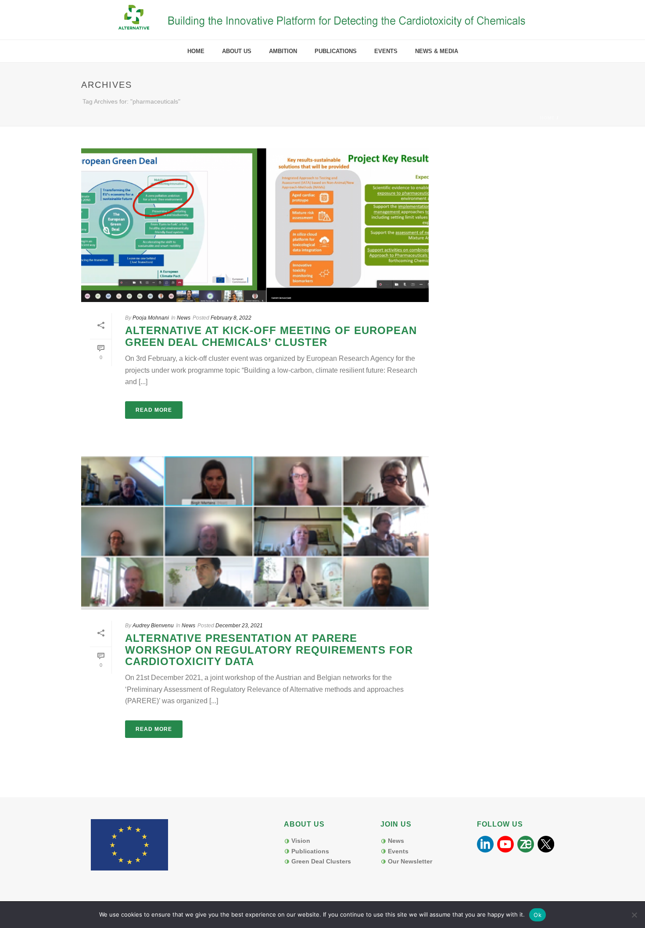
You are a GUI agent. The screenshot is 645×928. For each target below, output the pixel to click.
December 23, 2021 (239, 625)
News (183, 318)
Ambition (283, 51)
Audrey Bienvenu (153, 625)
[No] (634, 914)
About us (236, 51)
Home (195, 51)
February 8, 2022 (231, 318)
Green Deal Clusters (321, 861)
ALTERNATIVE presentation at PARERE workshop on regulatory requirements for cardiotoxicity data (269, 649)
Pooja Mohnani (151, 318)
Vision (300, 840)
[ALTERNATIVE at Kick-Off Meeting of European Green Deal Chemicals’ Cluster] (255, 225)
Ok (537, 914)
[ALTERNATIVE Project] (322, 20)
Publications (336, 51)
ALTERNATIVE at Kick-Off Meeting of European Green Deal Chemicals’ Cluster (271, 336)
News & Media (436, 51)
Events (386, 51)
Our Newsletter (410, 861)
